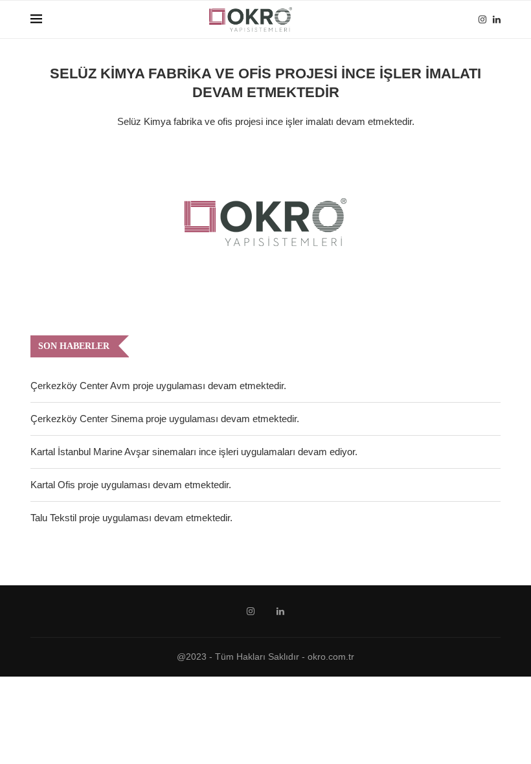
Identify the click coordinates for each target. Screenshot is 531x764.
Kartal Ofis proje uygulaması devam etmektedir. (130, 484)
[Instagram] (482, 19)
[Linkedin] (497, 19)
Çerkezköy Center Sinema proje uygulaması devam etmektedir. (164, 418)
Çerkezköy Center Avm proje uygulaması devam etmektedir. (158, 385)
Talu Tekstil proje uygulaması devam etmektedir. (131, 517)
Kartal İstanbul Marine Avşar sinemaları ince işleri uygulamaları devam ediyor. (193, 451)
